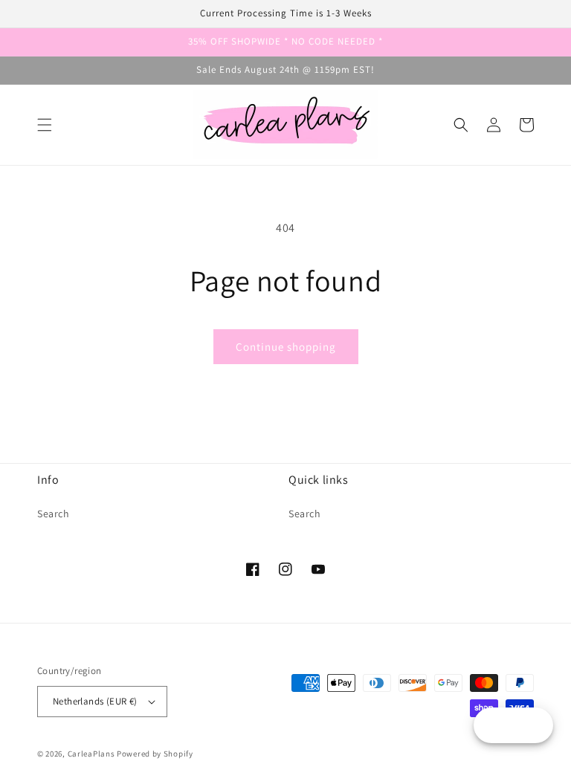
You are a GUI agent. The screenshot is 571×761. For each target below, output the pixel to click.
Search (53, 513)
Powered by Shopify (155, 753)
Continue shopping (286, 347)
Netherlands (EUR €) (95, 701)
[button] (44, 125)
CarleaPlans (91, 753)
